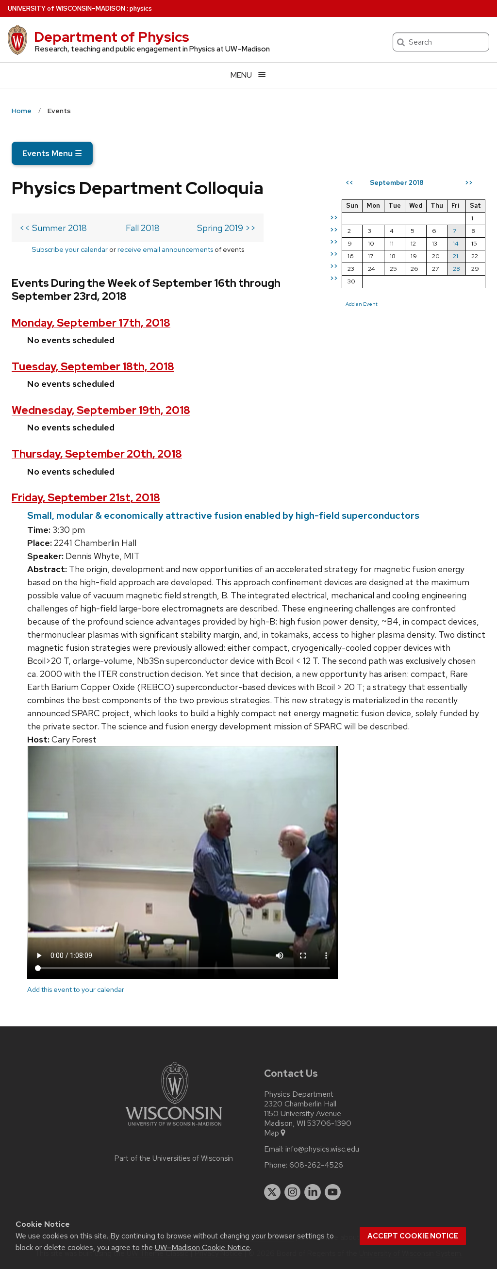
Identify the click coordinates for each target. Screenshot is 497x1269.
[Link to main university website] (173, 1127)
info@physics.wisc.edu (322, 1149)
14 (455, 243)
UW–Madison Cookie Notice (202, 1247)
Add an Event (362, 303)
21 (455, 256)
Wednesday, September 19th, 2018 (101, 410)
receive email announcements (165, 249)
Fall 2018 (143, 227)
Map (271, 1133)
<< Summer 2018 (53, 227)
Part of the (174, 1158)
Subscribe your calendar (70, 249)
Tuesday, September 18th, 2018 (93, 367)
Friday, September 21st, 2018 (86, 498)
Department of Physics (111, 37)
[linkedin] (312, 1192)
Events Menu (52, 153)
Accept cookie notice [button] (412, 1236)
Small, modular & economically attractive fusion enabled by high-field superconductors (223, 515)
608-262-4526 (316, 1165)
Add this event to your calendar (75, 989)
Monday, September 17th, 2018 (91, 323)
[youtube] (333, 1192)
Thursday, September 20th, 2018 (97, 454)
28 (456, 268)
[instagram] (292, 1192)
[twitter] (272, 1192)
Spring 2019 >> (226, 227)
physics (141, 8)
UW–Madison (66, 8)
